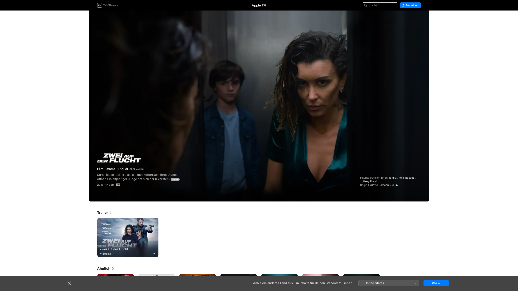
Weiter (436, 283)
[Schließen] (69, 283)
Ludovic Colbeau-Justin (383, 185)
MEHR (175, 179)
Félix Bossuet (407, 177)
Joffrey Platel (368, 181)
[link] (104, 212)
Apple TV (259, 5)
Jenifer (392, 177)
